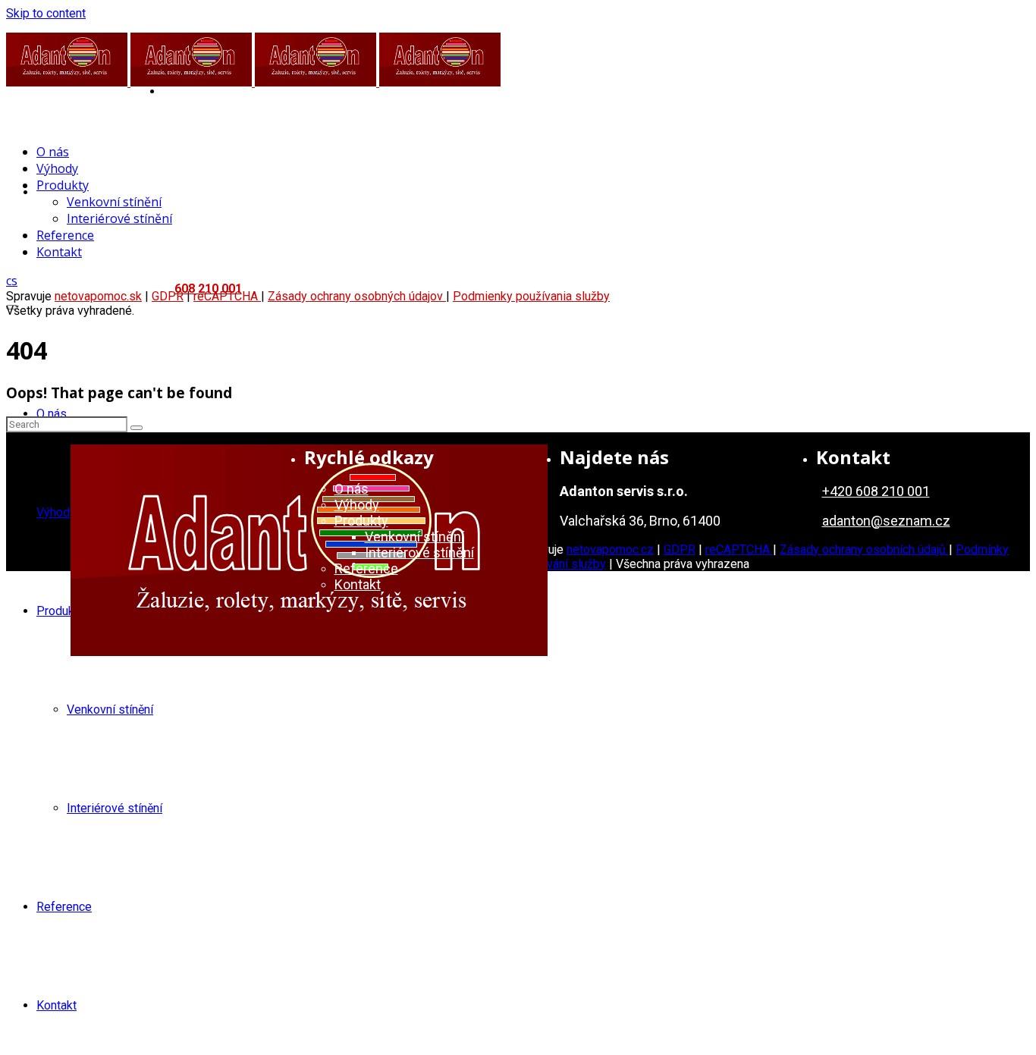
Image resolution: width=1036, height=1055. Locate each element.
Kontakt (56, 1005)
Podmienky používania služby (531, 296)
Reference (64, 907)
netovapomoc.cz (610, 549)
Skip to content (46, 13)
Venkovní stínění (110, 709)
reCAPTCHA (739, 549)
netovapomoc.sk (98, 296)
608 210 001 (208, 288)
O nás (51, 414)
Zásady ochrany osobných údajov (357, 296)
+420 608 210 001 (876, 491)
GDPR (679, 549)
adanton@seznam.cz (886, 521)
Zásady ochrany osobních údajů (864, 549)
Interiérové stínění (114, 808)
